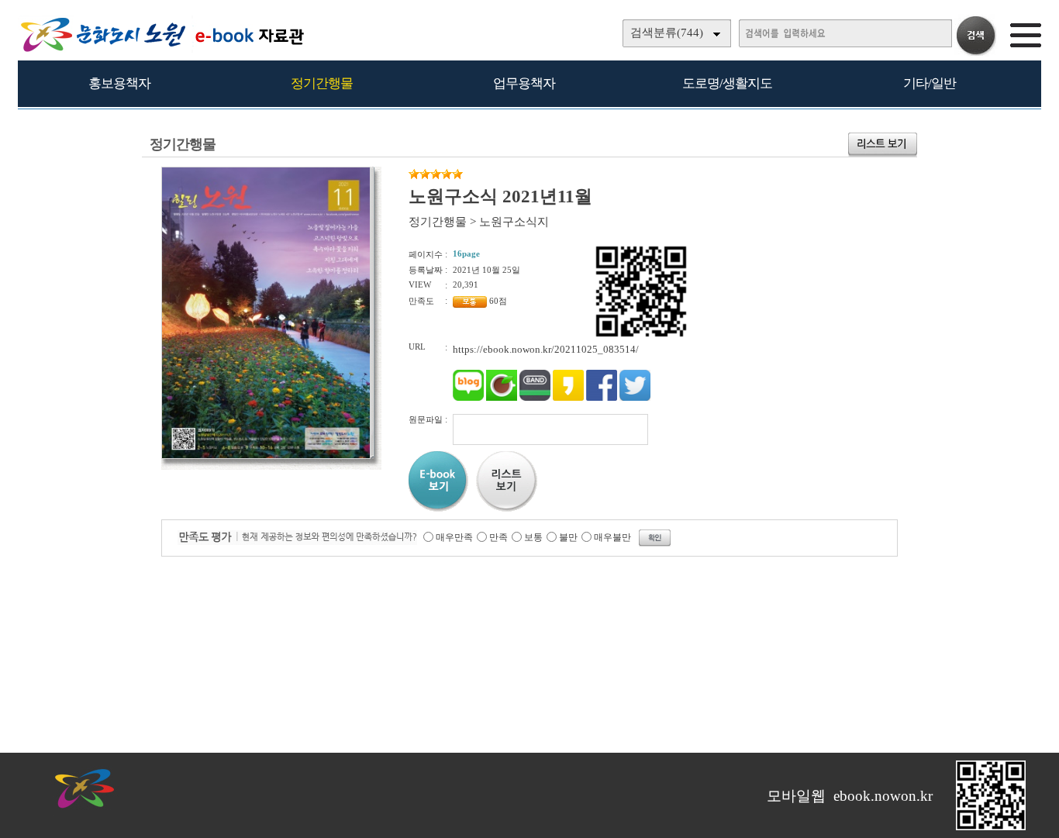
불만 (568, 537)
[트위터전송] (634, 397)
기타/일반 (929, 83)
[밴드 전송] (534, 397)
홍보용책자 (119, 83)
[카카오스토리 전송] (568, 397)
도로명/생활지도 (727, 83)
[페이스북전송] (601, 397)
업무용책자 (524, 83)
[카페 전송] (501, 397)
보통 (533, 537)
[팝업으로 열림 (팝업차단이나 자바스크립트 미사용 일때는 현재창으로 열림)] (266, 455)
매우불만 (612, 537)
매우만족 (454, 537)
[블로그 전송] (468, 397)
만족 (498, 537)
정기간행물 (322, 83)
